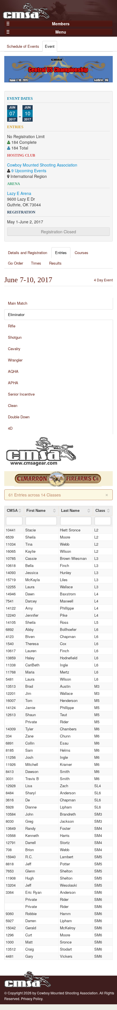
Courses (81, 252)
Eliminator (16, 314)
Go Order (15, 263)
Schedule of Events (23, 46)
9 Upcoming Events (28, 170)
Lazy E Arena (19, 193)
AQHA (13, 371)
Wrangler (15, 360)
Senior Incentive (21, 394)
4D (10, 428)
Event (50, 46)
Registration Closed (58, 231)
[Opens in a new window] (41, 451)
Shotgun (15, 337)
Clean (12, 405)
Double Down (19, 416)
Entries (61, 252)
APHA (13, 382)
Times (36, 263)
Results (55, 263)
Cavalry (14, 348)
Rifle (11, 326)
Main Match (17, 303)
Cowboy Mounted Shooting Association (42, 165)
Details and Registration (27, 252)
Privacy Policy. (32, 998)
